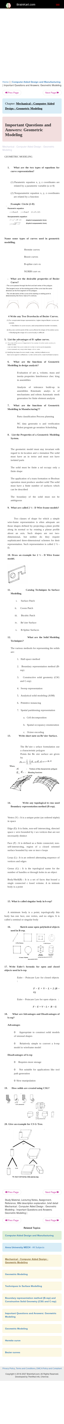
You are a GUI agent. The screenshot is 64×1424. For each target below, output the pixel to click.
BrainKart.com (26, 4)
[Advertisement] (32, 43)
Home (5, 82)
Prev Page (13, 92)
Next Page (51, 92)
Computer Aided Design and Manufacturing (36, 82)
